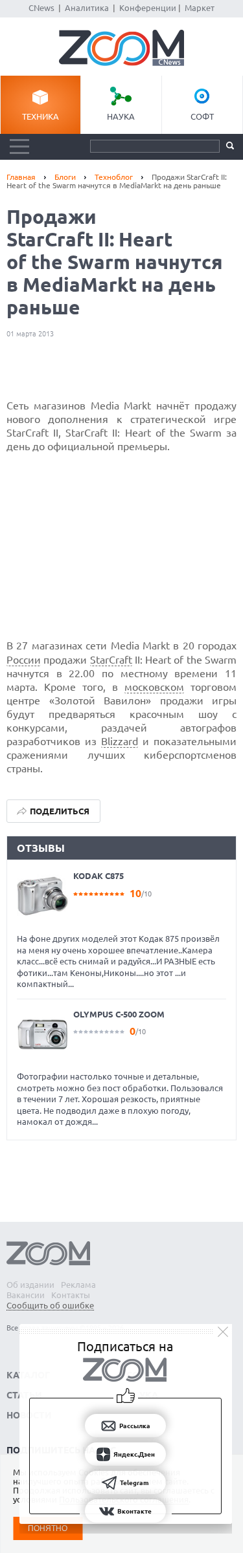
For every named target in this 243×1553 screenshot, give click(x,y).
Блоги (65, 177)
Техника (40, 116)
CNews (41, 7)
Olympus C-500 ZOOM (119, 1014)
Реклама (78, 1284)
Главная (21, 177)
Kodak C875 (98, 875)
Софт (202, 116)
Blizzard (119, 741)
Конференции (147, 7)
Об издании (30, 1284)
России (23, 660)
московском (154, 687)
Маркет (199, 7)
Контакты (70, 1294)
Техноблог (114, 177)
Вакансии (25, 1294)
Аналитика (87, 7)
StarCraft (111, 660)
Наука (121, 116)
